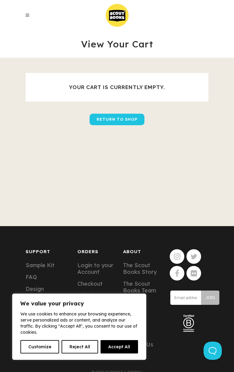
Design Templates (39, 292)
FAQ (31, 277)
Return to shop (117, 119)
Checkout (90, 284)
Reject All (79, 347)
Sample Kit (40, 265)
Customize (39, 347)
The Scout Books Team (139, 287)
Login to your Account (95, 268)
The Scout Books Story (140, 268)
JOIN (210, 297)
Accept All (119, 347)
